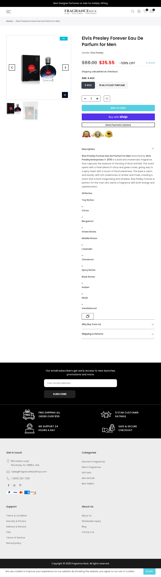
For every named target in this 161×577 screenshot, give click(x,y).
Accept (149, 571)
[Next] (65, 67)
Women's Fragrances (93, 461)
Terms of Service (15, 537)
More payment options (118, 124)
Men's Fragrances (91, 467)
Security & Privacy (16, 521)
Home (9, 21)
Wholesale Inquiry (91, 521)
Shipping (86, 71)
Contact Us (88, 532)
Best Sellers (88, 483)
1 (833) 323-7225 (20, 478)
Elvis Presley (97, 52)
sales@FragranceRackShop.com (29, 471)
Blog (84, 526)
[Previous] (12, 67)
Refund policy (13, 543)
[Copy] (88, 316)
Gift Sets (86, 472)
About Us (87, 515)
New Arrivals (88, 478)
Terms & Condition (16, 515)
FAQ (8, 532)
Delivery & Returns (16, 526)
